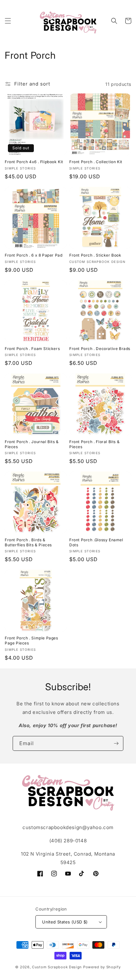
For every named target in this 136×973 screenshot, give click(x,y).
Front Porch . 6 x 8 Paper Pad (33, 255)
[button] (8, 21)
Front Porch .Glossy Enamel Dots (96, 542)
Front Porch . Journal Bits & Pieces (32, 444)
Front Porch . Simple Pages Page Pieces (31, 640)
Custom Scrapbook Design (57, 967)
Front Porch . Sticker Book (95, 255)
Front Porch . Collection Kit (95, 161)
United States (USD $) (65, 921)
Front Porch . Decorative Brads (99, 348)
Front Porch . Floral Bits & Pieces (94, 444)
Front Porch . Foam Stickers (32, 348)
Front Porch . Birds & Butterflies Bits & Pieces (28, 542)
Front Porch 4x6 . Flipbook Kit (34, 161)
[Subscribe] (116, 743)
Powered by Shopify (102, 967)
